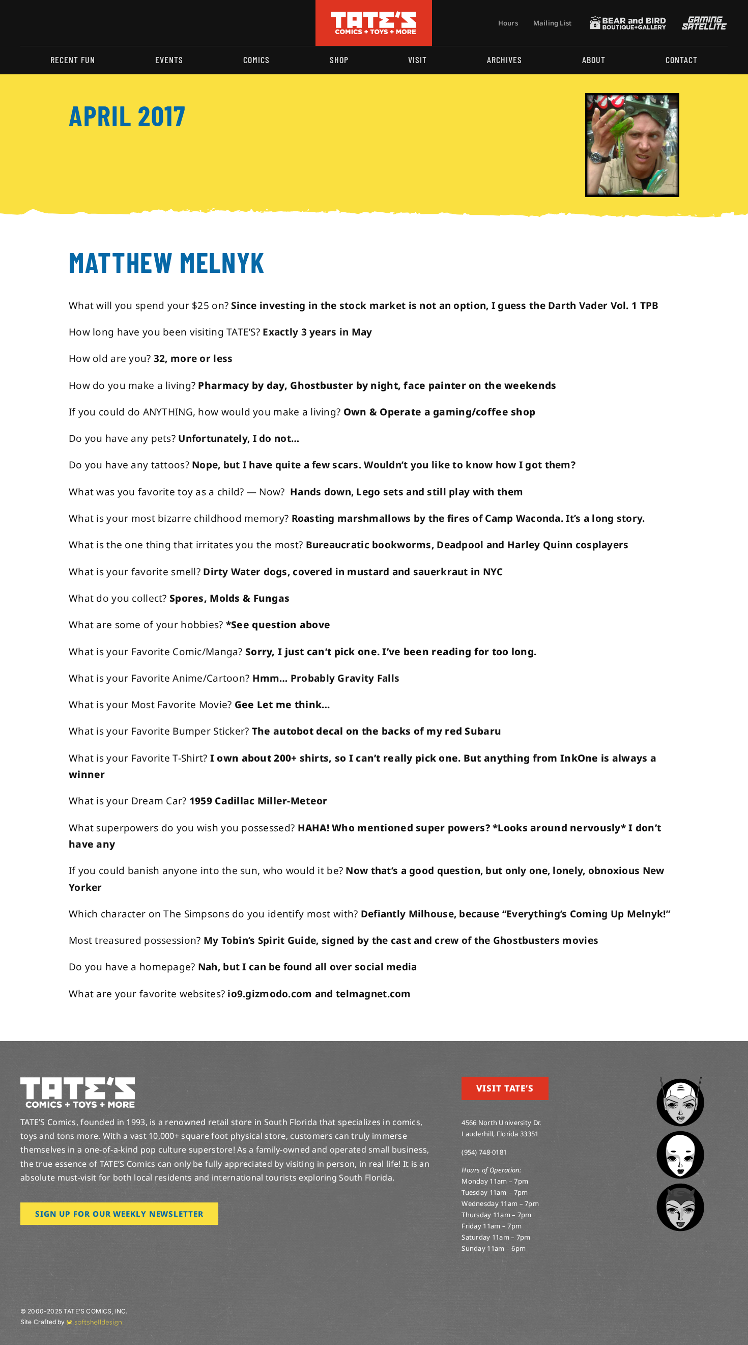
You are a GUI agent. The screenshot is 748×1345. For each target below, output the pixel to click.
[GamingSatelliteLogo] (702, 20)
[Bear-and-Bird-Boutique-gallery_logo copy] (628, 20)
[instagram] (23, 23)
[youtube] (56, 23)
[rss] (89, 23)
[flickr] (73, 23)
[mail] (105, 23)
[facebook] (40, 23)
